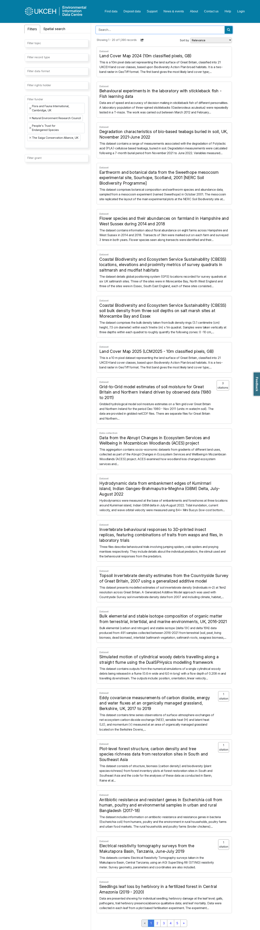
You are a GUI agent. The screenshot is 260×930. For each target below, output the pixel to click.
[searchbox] (28, 43)
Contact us (211, 11)
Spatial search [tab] (54, 29)
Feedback (256, 384)
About (194, 11)
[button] (142, 40)
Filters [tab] (32, 29)
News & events (173, 11)
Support (152, 11)
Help (228, 11)
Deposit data (132, 11)
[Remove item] (30, 108)
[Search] (229, 30)
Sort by (184, 40)
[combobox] (56, 43)
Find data (111, 11)
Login (241, 11)
